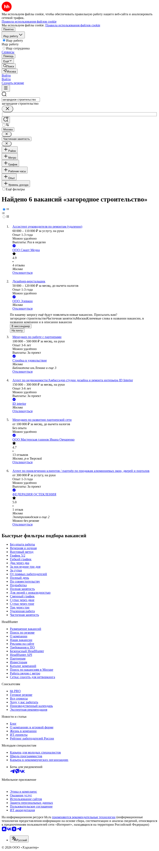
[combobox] (21, 99)
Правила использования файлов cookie (72, 25)
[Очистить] (7, 108)
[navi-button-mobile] (6, 88)
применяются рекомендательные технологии (84, 817)
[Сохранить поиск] (6, 119)
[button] (6, 75)
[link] (9, 66)
